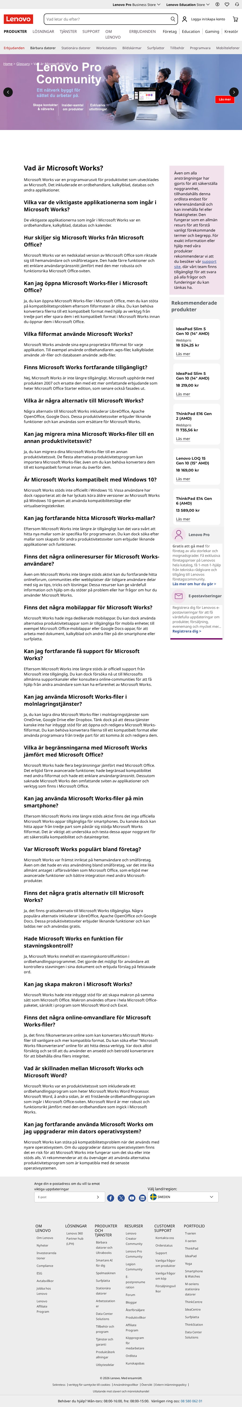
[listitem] (196, 339)
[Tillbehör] (186, 48)
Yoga (188, 1263)
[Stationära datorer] (92, 48)
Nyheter (42, 1245)
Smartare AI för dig (104, 1263)
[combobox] (106, 19)
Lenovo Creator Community (134, 1238)
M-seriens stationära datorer (192, 1289)
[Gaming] (220, 31)
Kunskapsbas (135, 1363)
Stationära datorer (103, 1290)
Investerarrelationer (46, 1255)
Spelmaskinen (106, 1273)
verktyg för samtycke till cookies (89, 1385)
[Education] (201, 31)
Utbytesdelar (105, 1365)
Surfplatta (103, 1280)
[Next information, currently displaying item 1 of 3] (234, 92)
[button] (217, 4)
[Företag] (178, 31)
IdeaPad (191, 1256)
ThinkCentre (193, 1302)
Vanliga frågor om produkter (165, 1263)
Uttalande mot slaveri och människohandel (121, 1391)
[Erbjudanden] (26, 48)
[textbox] (184, 1197)
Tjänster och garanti (104, 1341)
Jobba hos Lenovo (44, 1291)
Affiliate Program (132, 1327)
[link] (237, 5)
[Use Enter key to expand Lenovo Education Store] (208, 4)
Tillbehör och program (105, 1329)
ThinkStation (194, 1324)
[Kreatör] (239, 31)
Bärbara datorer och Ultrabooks (104, 1247)
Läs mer (183, 354)
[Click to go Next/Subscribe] (98, 1197)
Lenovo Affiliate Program (43, 1306)
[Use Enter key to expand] (227, 19)
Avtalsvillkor (45, 1281)
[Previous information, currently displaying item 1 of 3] (8, 92)
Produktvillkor (136, 1317)
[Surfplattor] (166, 48)
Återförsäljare (135, 1310)
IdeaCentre (193, 1309)
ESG (39, 1273)
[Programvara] (212, 48)
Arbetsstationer (105, 1303)
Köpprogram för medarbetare (135, 1343)
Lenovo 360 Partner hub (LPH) (74, 1238)
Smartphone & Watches (194, 1273)
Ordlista (131, 1356)
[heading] (196, 331)
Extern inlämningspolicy (170, 1385)
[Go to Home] (18, 19)
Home (8, 63)
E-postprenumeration (135, 1282)
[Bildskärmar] (143, 48)
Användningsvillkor (125, 1385)
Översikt (146, 1385)
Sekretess (58, 1385)
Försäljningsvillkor (166, 1288)
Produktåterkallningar (105, 1354)
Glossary (23, 63)
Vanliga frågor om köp (165, 1276)
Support (161, 1253)
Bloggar (131, 1302)
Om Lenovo (45, 1238)
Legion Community (134, 1266)
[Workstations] (118, 48)
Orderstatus (164, 1245)
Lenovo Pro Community (134, 1254)
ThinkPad (191, 1248)
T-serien (190, 1233)
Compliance (45, 1266)
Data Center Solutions (104, 1316)
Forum (130, 1295)
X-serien (190, 1241)
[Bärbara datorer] (57, 48)
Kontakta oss (165, 1238)
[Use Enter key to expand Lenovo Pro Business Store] (159, 4)
